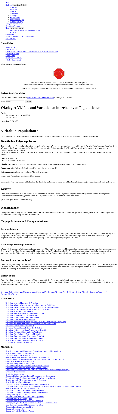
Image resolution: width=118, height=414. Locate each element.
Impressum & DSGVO (14, 58)
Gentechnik (14, 13)
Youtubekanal (11, 39)
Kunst (8, 28)
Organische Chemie (13, 26)
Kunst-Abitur (10, 56)
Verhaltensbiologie (17, 20)
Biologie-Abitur (11, 47)
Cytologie (13, 7)
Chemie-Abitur (11, 50)
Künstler (13, 32)
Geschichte (10, 34)
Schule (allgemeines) (13, 60)
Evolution (13, 9)
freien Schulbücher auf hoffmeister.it (40, 98)
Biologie (9, 5)
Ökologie (13, 16)
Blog (7, 3)
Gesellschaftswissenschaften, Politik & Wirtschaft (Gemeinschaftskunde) (32, 52)
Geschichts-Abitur (12, 54)
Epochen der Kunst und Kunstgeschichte (25, 30)
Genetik (13, 11)
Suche (3, 102)
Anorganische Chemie (14, 24)
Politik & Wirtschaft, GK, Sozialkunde (20, 37)
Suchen (28, 102)
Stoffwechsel (15, 18)
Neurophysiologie (16, 22)
